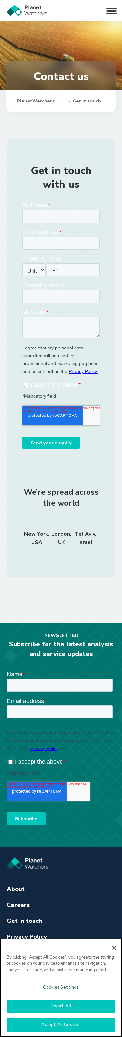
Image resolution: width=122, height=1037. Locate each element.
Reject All (61, 1006)
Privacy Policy (27, 937)
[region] (61, 988)
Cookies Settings (61, 987)
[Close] (114, 948)
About (16, 889)
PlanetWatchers (36, 101)
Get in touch (87, 101)
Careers (18, 905)
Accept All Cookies (61, 1025)
